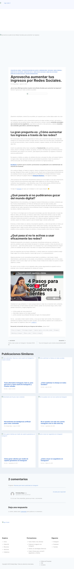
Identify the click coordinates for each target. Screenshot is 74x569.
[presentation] (19, 368)
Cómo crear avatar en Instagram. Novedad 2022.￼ (21, 342)
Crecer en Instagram (16, 330)
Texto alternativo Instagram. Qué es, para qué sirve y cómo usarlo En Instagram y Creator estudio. (18, 384)
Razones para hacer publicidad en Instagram (26, 485)
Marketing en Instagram (40, 72)
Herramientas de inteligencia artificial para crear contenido (17, 422)
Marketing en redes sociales (18, 73)
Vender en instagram (37, 333)
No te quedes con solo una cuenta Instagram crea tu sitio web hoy (53, 422)
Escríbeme (14, 164)
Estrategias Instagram (27, 330)
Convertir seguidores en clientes (30, 70)
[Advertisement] (37, 20)
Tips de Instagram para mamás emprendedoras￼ (52, 342)
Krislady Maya (15, 84)
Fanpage (19, 189)
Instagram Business (38, 175)
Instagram (50, 70)
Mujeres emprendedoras (32, 73)
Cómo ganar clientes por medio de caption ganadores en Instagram (16, 459)
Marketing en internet (52, 72)
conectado (23, 511)
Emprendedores (43, 70)
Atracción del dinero (16, 70)
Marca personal (58, 70)
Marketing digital (28, 72)
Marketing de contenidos (17, 72)
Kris (6, 388)
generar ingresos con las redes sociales (43, 330)
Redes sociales (27, 333)
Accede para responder (59, 492)
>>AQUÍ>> (34, 322)
